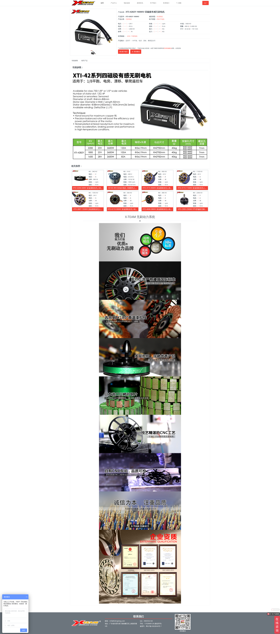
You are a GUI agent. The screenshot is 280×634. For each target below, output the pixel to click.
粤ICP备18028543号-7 (153, 626)
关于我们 (153, 3)
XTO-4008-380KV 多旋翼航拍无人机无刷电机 (157, 209)
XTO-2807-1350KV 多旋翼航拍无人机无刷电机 (87, 209)
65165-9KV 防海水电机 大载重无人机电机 (122, 188)
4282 (128, 36)
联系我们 (166, 3)
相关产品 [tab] (84, 60)
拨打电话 (124, 51)
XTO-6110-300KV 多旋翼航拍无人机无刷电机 (122, 209)
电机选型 (127, 3)
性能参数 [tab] (75, 60)
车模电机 (134, 36)
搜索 (179, 3)
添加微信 (136, 51)
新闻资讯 (140, 3)
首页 (102, 3)
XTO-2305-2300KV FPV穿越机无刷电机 (192, 209)
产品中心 (114, 3)
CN (205, 3)
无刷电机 (129, 19)
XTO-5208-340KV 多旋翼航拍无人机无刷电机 (88, 188)
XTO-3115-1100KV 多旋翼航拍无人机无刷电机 (192, 188)
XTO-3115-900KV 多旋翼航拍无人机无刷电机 (157, 188)
